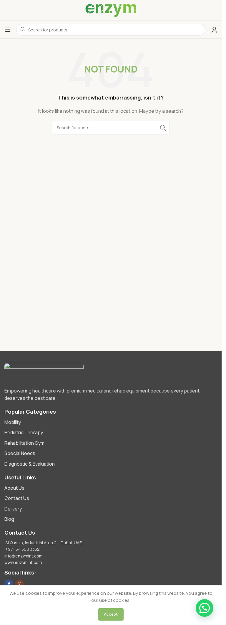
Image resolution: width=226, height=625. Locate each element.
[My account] (214, 30)
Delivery (13, 509)
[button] (204, 608)
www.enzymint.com (23, 562)
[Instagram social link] (19, 583)
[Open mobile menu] (7, 30)
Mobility (12, 422)
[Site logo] (110, 10)
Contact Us (16, 498)
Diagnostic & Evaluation (29, 464)
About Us (14, 488)
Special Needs (19, 453)
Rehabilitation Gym (24, 443)
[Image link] (110, 372)
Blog (9, 519)
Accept (111, 614)
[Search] (163, 127)
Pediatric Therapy (23, 432)
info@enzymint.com (23, 556)
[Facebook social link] (8, 583)
